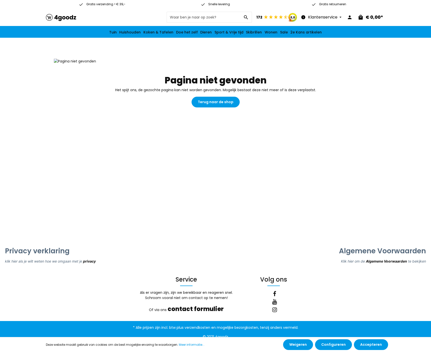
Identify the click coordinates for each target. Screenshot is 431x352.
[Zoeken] (246, 17)
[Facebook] (274, 294)
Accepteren (371, 344)
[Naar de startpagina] (61, 17)
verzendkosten (197, 327)
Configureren (333, 344)
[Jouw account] (350, 17)
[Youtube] (274, 302)
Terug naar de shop (215, 101)
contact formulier (196, 309)
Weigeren (298, 344)
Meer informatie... (192, 345)
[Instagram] (274, 310)
